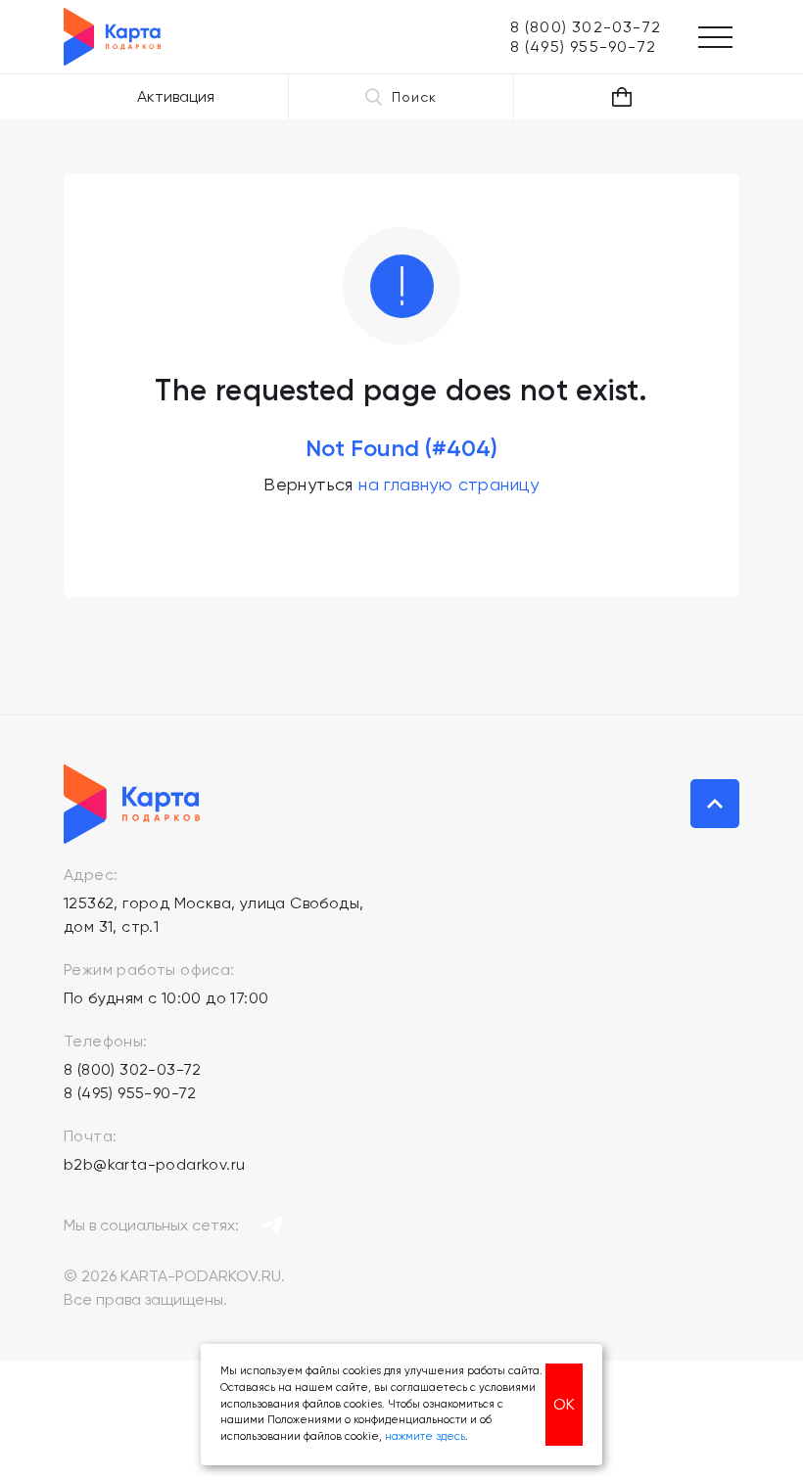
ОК (564, 1404)
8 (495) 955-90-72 (130, 1093)
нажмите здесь (425, 1436)
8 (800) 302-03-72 (133, 1069)
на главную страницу (449, 484)
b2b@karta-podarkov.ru (154, 1164)
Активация (175, 96)
